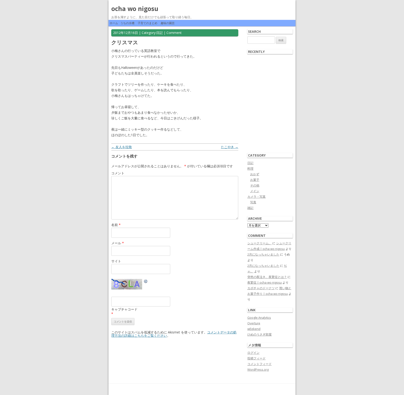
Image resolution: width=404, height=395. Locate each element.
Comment (174, 32)
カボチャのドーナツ (261, 288)
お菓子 (254, 180)
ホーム (114, 23)
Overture (253, 323)
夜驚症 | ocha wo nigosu (264, 282)
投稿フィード (256, 358)
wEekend (253, 329)
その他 (254, 185)
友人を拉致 (121, 147)
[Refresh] (145, 282)
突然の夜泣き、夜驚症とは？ (267, 277)
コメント (117, 173)
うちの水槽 (127, 23)
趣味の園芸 (168, 23)
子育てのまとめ (147, 23)
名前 (116, 225)
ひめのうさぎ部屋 (259, 334)
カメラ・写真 (256, 196)
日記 (159, 32)
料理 (250, 168)
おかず (254, 174)
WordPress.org (258, 369)
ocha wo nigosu (134, 8)
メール (117, 243)
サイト (116, 261)
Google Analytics (259, 317)
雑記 (250, 208)
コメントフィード (259, 364)
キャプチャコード (124, 309)
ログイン (253, 353)
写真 (253, 202)
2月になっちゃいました (263, 254)
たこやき (229, 147)
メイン (254, 191)
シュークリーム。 (259, 243)
